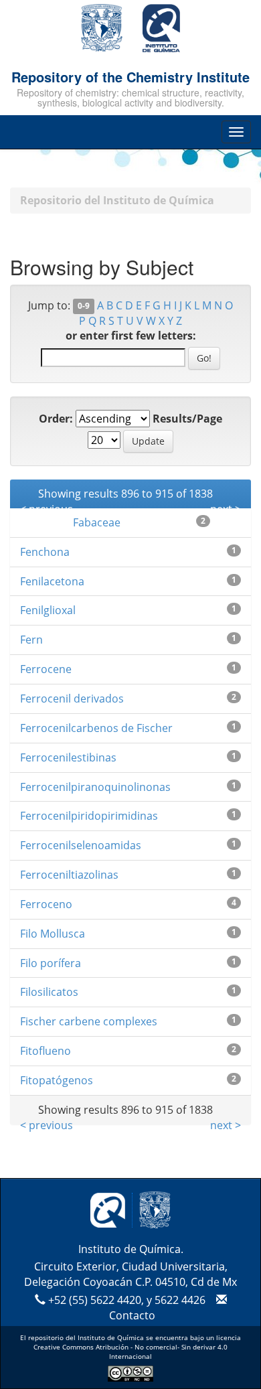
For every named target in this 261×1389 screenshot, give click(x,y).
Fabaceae (96, 522)
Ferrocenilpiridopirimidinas (89, 815)
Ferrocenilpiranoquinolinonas (95, 787)
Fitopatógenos (56, 1080)
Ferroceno (46, 904)
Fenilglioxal (48, 610)
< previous (46, 1125)
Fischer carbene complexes (88, 1021)
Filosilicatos (49, 991)
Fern (31, 639)
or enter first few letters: (131, 335)
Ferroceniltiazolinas (69, 874)
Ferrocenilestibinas (68, 757)
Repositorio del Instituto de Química (117, 200)
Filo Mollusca (52, 933)
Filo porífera (50, 963)
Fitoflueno (45, 1050)
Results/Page (187, 418)
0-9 (84, 306)
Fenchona (45, 551)
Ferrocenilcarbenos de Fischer (96, 728)
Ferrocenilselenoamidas (80, 845)
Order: (56, 418)
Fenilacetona (52, 581)
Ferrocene (46, 669)
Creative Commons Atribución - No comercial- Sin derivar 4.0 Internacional (130, 1351)
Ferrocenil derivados (72, 698)
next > (225, 1125)
